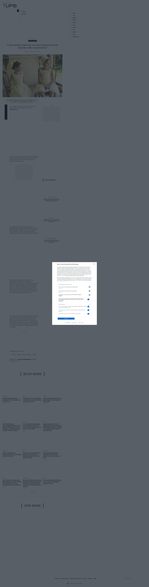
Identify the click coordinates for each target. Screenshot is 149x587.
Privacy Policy (81, 322)
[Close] (95, 264)
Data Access (74, 322)
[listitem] (74, 284)
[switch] (88, 287)
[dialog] (74, 293)
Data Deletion (67, 322)
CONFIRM (66, 318)
